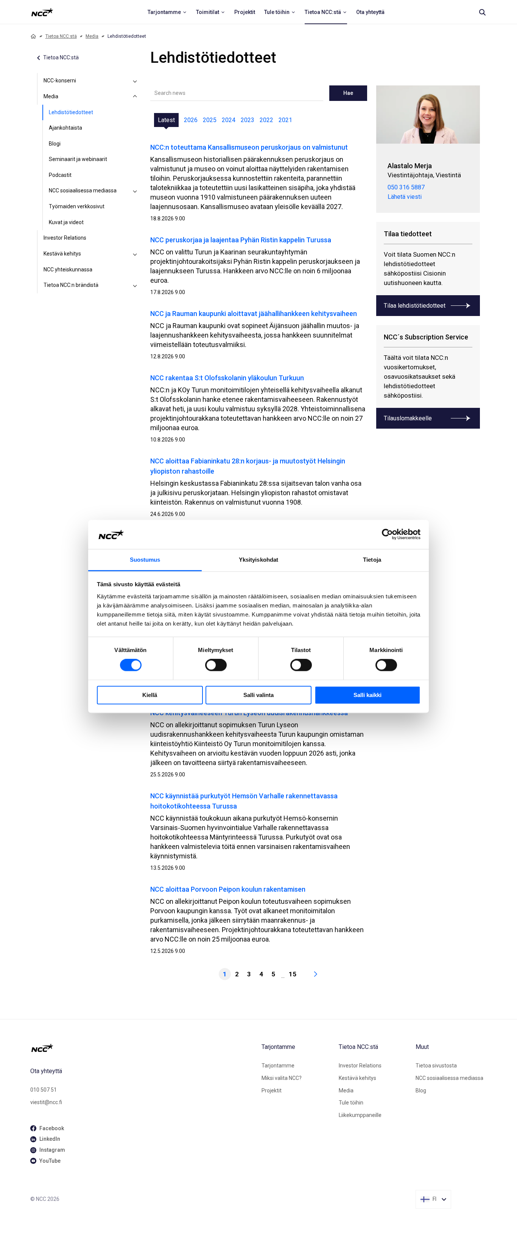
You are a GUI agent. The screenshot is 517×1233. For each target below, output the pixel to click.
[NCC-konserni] (135, 81)
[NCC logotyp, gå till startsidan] (142, 1047)
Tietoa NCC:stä (61, 36)
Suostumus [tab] (145, 559)
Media (92, 36)
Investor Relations (65, 238)
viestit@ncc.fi (46, 1102)
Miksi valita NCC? (282, 1078)
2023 (247, 120)
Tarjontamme (278, 1066)
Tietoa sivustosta (436, 1066)
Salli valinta (258, 695)
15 (292, 974)
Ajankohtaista (65, 128)
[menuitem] (167, 12)
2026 (191, 120)
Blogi (55, 144)
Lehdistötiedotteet (71, 112)
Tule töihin (351, 1103)
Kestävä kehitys (62, 254)
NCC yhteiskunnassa (68, 269)
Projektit (272, 1090)
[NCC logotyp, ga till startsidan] (42, 12)
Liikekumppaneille (360, 1115)
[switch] (216, 665)
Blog (421, 1090)
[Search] (482, 12)
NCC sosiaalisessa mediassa (83, 190)
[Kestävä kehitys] (135, 254)
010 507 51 (43, 1090)
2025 (209, 120)
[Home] (33, 36)
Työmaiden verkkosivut (76, 206)
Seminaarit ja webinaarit (78, 159)
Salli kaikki (367, 695)
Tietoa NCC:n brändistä (71, 285)
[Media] (135, 97)
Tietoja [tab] (372, 559)
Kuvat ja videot (66, 222)
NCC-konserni (60, 80)
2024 (228, 120)
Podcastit (60, 175)
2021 (285, 120)
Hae (348, 93)
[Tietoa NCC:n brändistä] (135, 285)
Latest (166, 120)
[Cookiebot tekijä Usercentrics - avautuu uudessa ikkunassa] (387, 534)
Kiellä (149, 695)
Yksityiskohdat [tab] (258, 559)
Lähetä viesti (405, 196)
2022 (266, 120)
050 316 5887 (406, 187)
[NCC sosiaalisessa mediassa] (135, 191)
